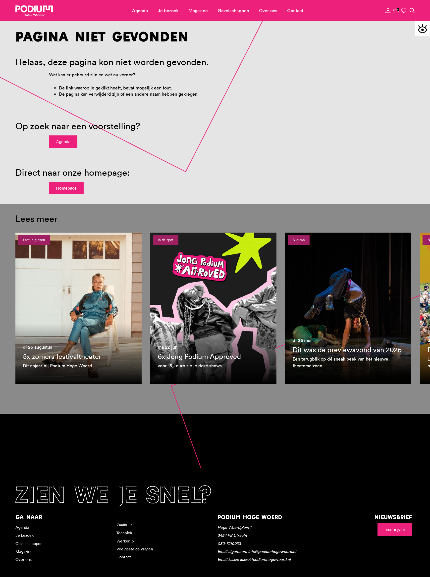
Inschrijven (394, 529)
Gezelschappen (233, 10)
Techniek (124, 532)
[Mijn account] (388, 10)
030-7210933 (229, 543)
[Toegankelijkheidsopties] (422, 28)
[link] (396, 10)
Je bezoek (168, 10)
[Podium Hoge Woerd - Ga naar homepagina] (34, 10)
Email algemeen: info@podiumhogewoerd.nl (256, 551)
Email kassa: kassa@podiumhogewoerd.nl (254, 559)
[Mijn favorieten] (404, 10)
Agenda (140, 10)
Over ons (268, 10)
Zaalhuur (124, 524)
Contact (295, 10)
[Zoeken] (412, 10)
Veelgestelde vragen (134, 548)
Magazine (198, 10)
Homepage (66, 188)
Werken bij (126, 540)
